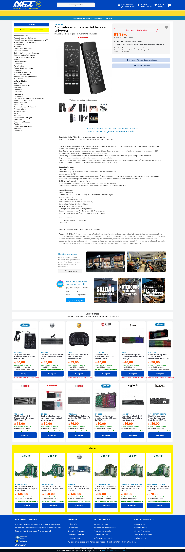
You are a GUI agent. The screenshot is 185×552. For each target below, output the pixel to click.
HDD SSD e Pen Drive (22, 75)
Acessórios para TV (87, 234)
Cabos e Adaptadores (23, 49)
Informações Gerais (103, 538)
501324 (71, 353)
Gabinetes (18, 70)
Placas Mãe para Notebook (25, 107)
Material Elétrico (20, 81)
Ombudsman (140, 538)
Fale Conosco (74, 538)
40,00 (100, 362)
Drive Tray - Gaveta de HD (24, 57)
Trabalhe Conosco (76, 531)
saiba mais (72, 271)
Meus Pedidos (140, 527)
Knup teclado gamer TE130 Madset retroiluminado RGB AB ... (159, 356)
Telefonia (18, 124)
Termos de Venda (102, 531)
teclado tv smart (90, 243)
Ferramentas (19, 64)
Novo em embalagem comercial (133, 48)
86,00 (127, 424)
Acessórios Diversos (22, 36)
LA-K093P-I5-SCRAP (156, 484)
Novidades (126, 234)
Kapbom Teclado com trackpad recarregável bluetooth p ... (51, 418)
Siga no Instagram (76, 300)
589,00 (74, 494)
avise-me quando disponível (135, 30)
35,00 (46, 362)
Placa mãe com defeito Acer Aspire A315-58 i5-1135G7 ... (158, 488)
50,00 (154, 362)
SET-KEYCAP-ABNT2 (157, 414)
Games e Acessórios (22, 72)
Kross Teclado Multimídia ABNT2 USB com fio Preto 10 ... (104, 356)
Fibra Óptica (19, 66)
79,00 (73, 424)
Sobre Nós (72, 524)
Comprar (25, 374)
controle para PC (130, 241)
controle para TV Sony (156, 236)
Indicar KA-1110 (143, 66)
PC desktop (18, 96)
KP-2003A (18, 353)
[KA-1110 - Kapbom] (83, 37)
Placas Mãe (18, 105)
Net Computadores (67, 254)
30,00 (19, 362)
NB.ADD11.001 (47, 484)
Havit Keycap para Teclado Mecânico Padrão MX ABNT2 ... (157, 418)
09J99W (44, 353)
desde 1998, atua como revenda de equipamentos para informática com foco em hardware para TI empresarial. (69, 262)
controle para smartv (145, 234)
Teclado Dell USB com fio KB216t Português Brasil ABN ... (52, 356)
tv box (134, 234)
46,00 (127, 362)
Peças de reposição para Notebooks (29, 98)
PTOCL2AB (18, 414)
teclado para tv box (67, 239)
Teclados (98, 18)
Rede (16, 113)
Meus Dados (139, 524)
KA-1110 (109, 18)
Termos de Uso (101, 534)
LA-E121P (71, 484)
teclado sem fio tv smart (108, 243)
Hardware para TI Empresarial (25, 8)
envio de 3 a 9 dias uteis (25, 369)
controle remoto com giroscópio (108, 241)
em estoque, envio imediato (52, 369)
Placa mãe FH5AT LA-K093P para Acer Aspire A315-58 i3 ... (52, 488)
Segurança (18, 115)
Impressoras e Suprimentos (25, 77)
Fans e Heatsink (20, 62)
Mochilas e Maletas (22, 85)
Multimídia (18, 92)
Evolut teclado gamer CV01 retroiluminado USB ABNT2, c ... (132, 356)
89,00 (154, 424)
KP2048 (130, 243)
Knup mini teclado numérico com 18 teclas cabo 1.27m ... (24, 356)
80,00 (46, 424)
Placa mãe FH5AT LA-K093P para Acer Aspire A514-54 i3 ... (26, 488)
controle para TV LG (82, 236)
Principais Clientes (76, 534)
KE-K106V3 (99, 353)
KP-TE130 (152, 353)
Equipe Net (73, 527)
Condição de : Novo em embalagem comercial (82, 137)
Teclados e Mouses (81, 18)
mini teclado (116, 234)
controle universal (83, 239)
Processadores (20, 109)
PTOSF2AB (72, 414)
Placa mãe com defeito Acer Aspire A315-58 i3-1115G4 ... (105, 488)
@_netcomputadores (77, 287)
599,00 (21, 494)
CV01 (123, 353)
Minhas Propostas (142, 531)
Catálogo (18, 131)
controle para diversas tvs (102, 239)
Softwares (18, 120)
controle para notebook (147, 241)
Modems (17, 87)
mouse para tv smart (74, 243)
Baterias (17, 46)
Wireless (17, 128)
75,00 (19, 424)
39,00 (73, 362)
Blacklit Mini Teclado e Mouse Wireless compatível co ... (78, 356)
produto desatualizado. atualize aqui (25, 377)
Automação (19, 44)
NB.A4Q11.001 (21, 484)
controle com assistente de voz (126, 239)
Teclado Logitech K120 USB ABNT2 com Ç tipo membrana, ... (131, 418)
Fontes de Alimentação (23, 68)
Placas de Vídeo (20, 103)
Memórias (18, 83)
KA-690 (44, 414)
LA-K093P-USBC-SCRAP (131, 484)
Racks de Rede (20, 111)
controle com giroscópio (84, 241)
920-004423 (127, 414)
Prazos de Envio (101, 524)
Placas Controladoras (23, 100)
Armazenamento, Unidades (25, 42)
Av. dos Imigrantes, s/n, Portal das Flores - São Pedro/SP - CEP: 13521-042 (102, 542)
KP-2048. (122, 243)
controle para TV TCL (119, 236)
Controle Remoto (103, 234)
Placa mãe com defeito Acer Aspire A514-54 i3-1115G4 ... (131, 488)
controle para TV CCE (137, 236)
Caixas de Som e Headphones (26, 53)
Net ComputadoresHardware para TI (76, 283)
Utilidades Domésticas (23, 126)
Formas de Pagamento (105, 527)
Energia (17, 59)
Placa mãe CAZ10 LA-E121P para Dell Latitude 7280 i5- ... (78, 488)
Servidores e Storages (23, 118)
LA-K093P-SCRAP (102, 484)
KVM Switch (18, 79)
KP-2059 (98, 414)
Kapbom (137, 243)
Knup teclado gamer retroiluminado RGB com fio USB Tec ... (106, 418)
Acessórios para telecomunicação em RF (31, 40)
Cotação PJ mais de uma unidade (143, 60)
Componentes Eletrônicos (24, 55)
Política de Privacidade (110, 550)
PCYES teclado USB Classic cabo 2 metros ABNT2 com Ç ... (24, 418)
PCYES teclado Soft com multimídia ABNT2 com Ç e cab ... (79, 418)
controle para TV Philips (100, 236)
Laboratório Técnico (143, 534)
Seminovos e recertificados (31, 30)
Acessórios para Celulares (25, 38)
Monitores (18, 90)
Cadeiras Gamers (21, 51)
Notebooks (18, 94)
